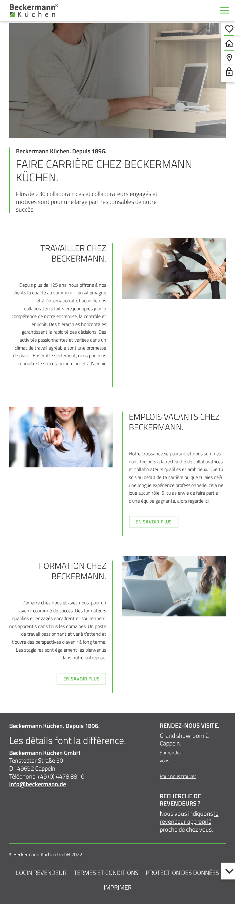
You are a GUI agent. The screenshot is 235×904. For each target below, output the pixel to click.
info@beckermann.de (37, 784)
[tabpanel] (117, 80)
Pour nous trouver (178, 776)
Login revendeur (41, 872)
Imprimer (118, 887)
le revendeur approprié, (189, 817)
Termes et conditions (106, 872)
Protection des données (182, 872)
